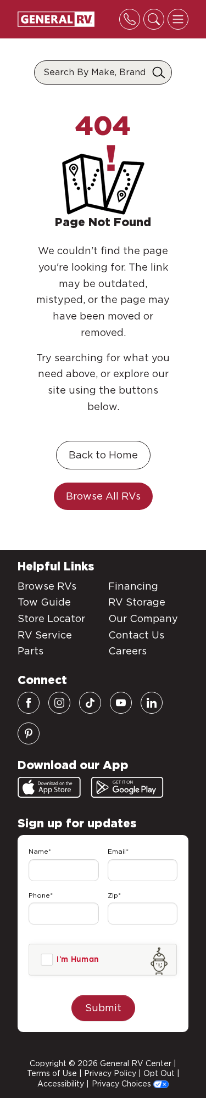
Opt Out (159, 1073)
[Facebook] (29, 703)
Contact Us (136, 635)
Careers (127, 651)
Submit (103, 1007)
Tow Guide (44, 602)
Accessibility (60, 1083)
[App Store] (49, 787)
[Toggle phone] (129, 19)
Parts (30, 651)
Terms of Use (52, 1073)
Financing (133, 586)
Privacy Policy (110, 1073)
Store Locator (51, 618)
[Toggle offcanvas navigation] (178, 19)
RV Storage (136, 602)
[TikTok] (90, 703)
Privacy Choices (122, 1083)
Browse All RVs (103, 496)
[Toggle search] (153, 19)
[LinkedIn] (152, 703)
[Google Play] (127, 787)
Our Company (143, 618)
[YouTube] (121, 703)
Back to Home (103, 455)
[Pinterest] (29, 733)
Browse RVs (47, 586)
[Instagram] (59, 703)
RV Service (45, 635)
